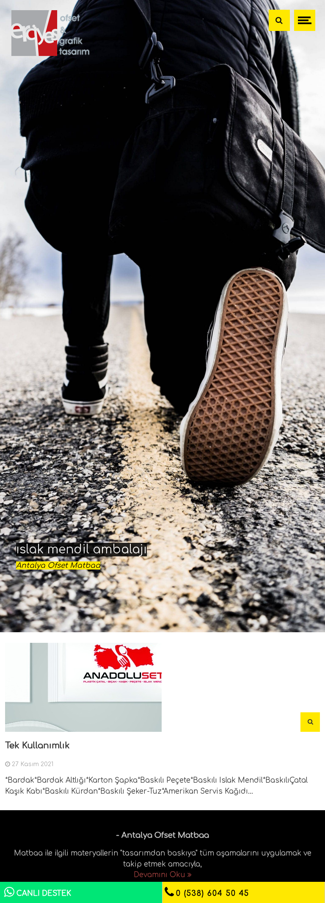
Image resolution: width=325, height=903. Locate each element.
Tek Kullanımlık (37, 745)
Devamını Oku (160, 875)
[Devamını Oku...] (310, 722)
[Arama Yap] (279, 20)
